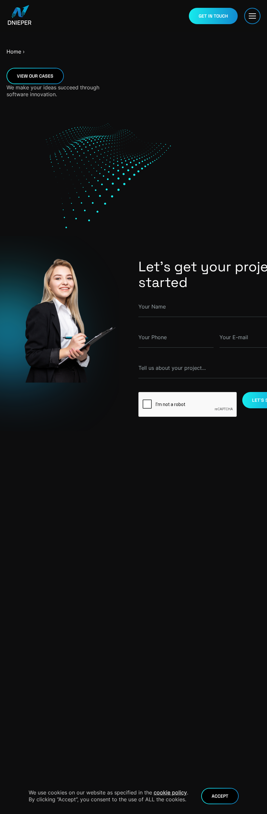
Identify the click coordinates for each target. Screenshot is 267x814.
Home (14, 51)
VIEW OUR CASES (35, 76)
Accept (220, 796)
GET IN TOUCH (213, 16)
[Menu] (252, 16)
